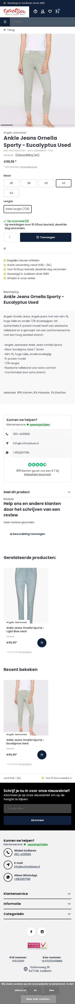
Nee (51, 990)
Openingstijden (39, 424)
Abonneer (37, 820)
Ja (35, 990)
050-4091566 (21, 434)
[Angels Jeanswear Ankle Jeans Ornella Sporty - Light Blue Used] (26, 595)
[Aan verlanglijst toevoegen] (5, 248)
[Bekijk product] (41, 642)
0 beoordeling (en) (27, 155)
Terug (11, 30)
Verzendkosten (28, 167)
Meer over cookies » (38, 999)
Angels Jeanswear (15, 132)
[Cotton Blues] (14, 11)
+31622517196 (21, 452)
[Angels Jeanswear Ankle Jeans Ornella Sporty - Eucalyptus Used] (26, 708)
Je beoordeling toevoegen (27, 534)
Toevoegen (47, 237)
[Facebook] (31, 931)
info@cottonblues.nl (26, 443)
